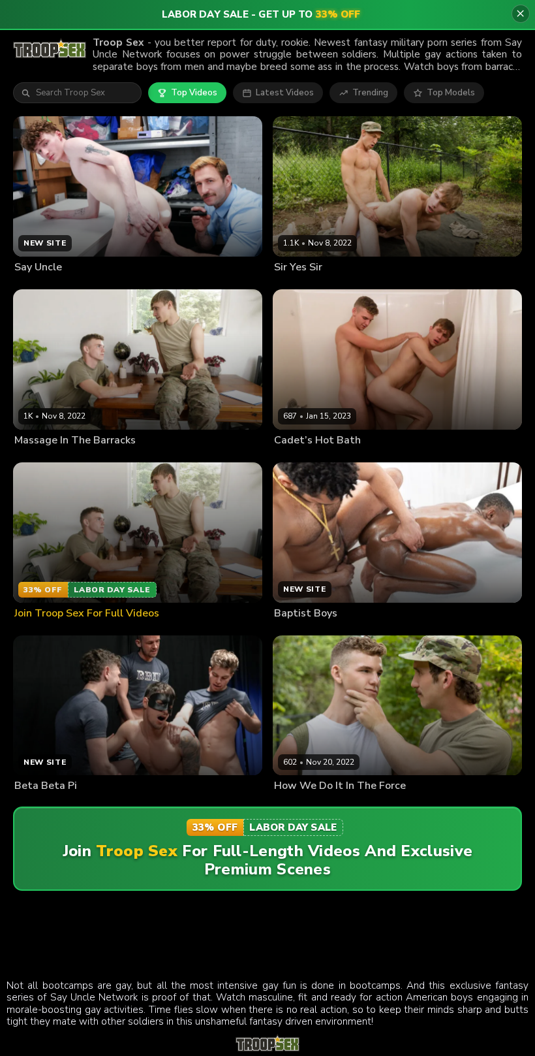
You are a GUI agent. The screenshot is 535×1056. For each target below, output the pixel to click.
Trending (370, 93)
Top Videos (194, 93)
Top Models (451, 93)
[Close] (521, 14)
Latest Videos (285, 93)
